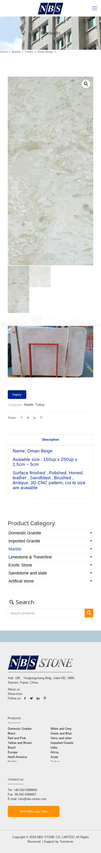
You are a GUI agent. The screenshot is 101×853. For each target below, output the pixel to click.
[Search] (89, 613)
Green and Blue (61, 733)
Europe (12, 752)
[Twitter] (31, 698)
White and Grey (61, 728)
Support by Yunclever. (59, 841)
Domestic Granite (24, 533)
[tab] (50, 440)
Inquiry (17, 394)
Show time (15, 694)
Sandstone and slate (27, 573)
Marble (16, 51)
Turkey (28, 51)
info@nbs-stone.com (32, 799)
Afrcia (54, 752)
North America (17, 757)
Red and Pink (17, 738)
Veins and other (61, 738)
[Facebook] (25, 698)
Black (12, 733)
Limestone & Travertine (30, 557)
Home (4, 51)
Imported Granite (24, 541)
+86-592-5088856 (25, 790)
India (53, 747)
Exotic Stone (20, 565)
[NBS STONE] (50, 8)
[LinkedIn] (38, 698)
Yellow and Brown (20, 743)
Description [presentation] (50, 439)
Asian (54, 757)
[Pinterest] (45, 698)
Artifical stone (21, 581)
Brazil (12, 747)
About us (14, 689)
